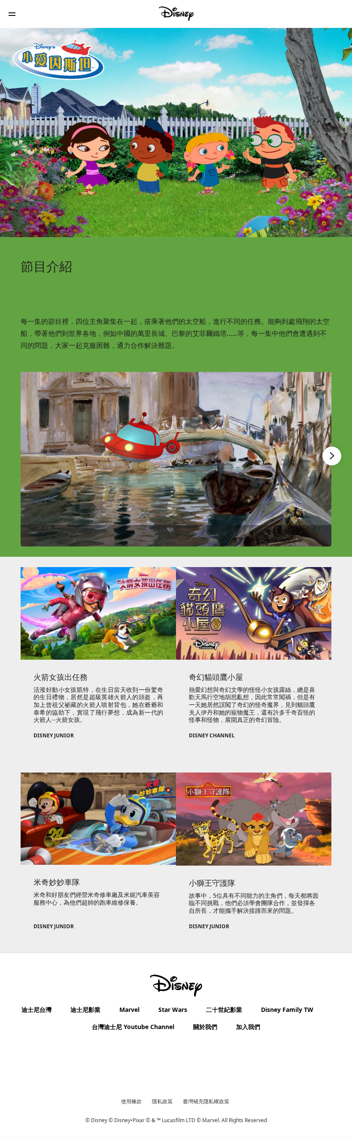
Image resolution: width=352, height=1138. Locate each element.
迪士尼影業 (85, 1009)
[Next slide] (318, 459)
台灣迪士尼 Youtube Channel (133, 1027)
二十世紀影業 (224, 1009)
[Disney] (176, 13)
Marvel (129, 1009)
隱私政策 (162, 1101)
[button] (12, 14)
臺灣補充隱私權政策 (206, 1101)
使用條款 (131, 1101)
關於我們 (205, 1027)
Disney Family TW (287, 1009)
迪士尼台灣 (36, 1009)
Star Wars (172, 1009)
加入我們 (248, 1027)
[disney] (176, 986)
